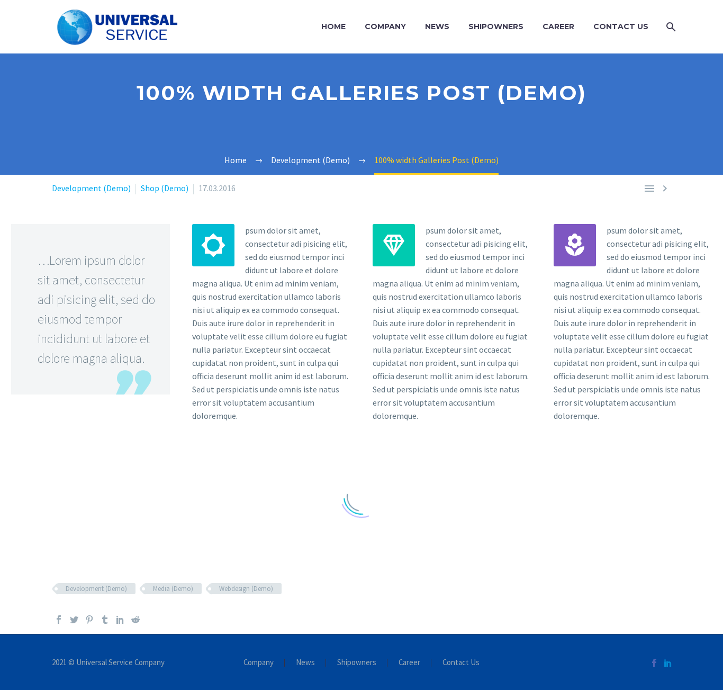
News (437, 26)
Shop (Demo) (164, 188)
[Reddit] (135, 619)
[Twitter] (74, 619)
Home (333, 26)
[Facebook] (59, 619)
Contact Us (620, 26)
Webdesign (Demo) (246, 588)
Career (558, 26)
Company (385, 26)
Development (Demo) (91, 188)
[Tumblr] (105, 619)
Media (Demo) (173, 588)
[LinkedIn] (120, 619)
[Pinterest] (89, 619)
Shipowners (495, 26)
